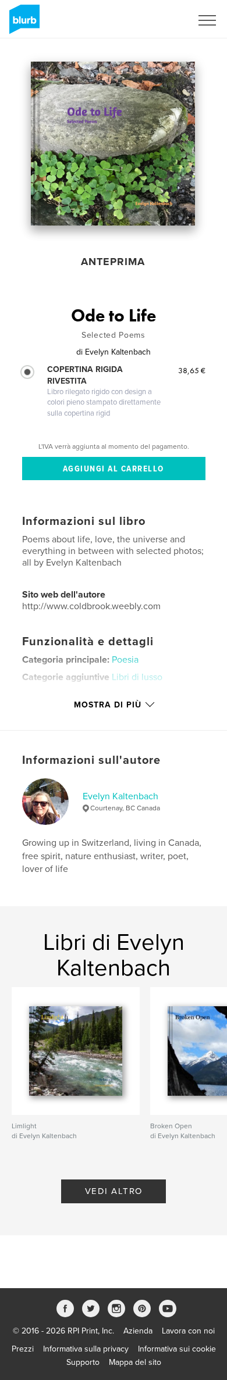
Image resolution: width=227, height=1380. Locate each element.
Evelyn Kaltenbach (120, 796)
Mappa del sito (135, 1362)
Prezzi (23, 1349)
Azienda (137, 1331)
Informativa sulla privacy (86, 1349)
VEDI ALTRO (114, 1191)
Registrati (159, 20)
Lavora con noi (188, 1331)
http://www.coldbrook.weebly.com (91, 606)
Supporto (83, 1362)
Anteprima (113, 261)
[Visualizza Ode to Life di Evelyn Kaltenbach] (113, 144)
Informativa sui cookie (177, 1349)
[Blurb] (22, 24)
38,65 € (191, 370)
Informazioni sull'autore (91, 760)
